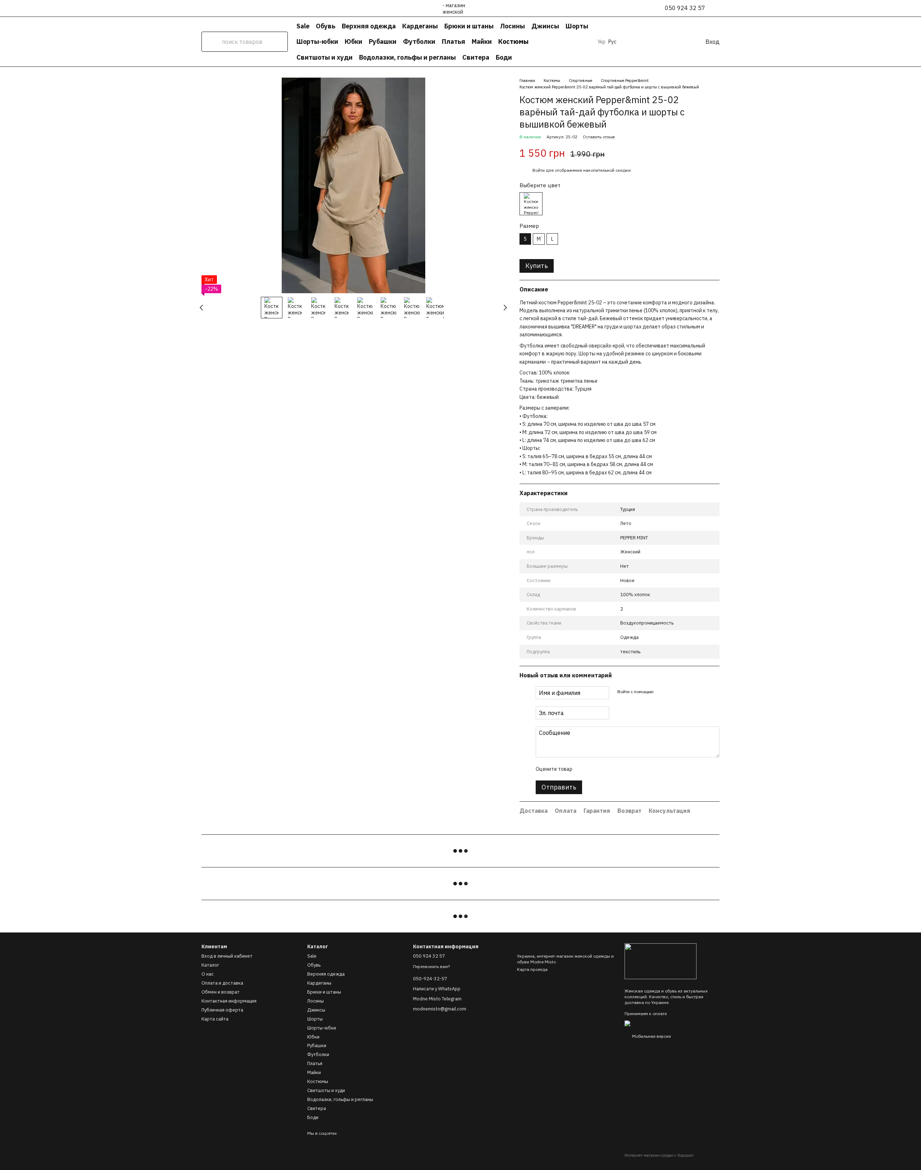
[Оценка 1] (584, 769)
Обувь (325, 26)
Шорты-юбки (317, 41)
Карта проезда (532, 969)
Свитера (475, 57)
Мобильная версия (651, 1036)
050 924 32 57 (685, 8)
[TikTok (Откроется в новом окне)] (635, 42)
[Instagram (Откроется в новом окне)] (626, 42)
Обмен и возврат (220, 992)
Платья (453, 41)
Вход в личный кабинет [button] (227, 956)
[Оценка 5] (630, 769)
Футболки (419, 41)
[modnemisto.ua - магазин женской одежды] (661, 960)
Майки (482, 41)
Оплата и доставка (222, 983)
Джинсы (545, 26)
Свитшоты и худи (324, 57)
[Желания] (674, 42)
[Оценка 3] (607, 769)
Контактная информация (229, 1001)
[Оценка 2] (595, 769)
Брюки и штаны (469, 26)
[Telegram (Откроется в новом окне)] (652, 42)
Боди (504, 57)
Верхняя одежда (369, 26)
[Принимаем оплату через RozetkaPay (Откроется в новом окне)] (665, 1023)
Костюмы (513, 41)
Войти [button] (538, 170)
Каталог (210, 965)
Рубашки (382, 41)
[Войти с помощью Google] (672, 691)
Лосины (512, 26)
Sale (302, 26)
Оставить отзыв (599, 136)
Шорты (577, 26)
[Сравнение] (687, 42)
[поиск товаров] (211, 42)
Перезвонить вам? (431, 966)
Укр (601, 41)
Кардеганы (420, 26)
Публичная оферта (222, 1010)
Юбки (353, 41)
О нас (207, 974)
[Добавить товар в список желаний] (716, 153)
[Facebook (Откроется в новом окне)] (643, 42)
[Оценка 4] (618, 769)
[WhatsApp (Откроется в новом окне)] (661, 42)
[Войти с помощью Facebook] (661, 691)
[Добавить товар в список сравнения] (701, 153)
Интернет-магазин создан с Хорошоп (659, 1155)
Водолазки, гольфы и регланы (407, 57)
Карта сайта (214, 1019)
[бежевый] (531, 203)
